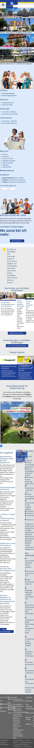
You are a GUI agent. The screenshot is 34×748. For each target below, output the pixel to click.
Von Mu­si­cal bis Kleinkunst (14, 182)
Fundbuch (30, 520)
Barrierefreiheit (18, 740)
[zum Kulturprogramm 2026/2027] (20, 452)
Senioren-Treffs (7, 105)
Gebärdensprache (27, 742)
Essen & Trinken (8, 159)
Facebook (10, 708)
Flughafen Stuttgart (9, 161)
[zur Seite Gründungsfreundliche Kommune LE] (25, 360)
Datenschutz (17, 746)
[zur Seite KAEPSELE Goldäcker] (8, 360)
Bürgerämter (29, 524)
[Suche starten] (33, 6)
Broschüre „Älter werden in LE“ (29, 573)
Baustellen (28, 541)
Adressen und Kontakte (10, 114)
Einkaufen (6, 156)
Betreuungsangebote (9, 96)
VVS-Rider (30, 511)
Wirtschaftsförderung (10, 123)
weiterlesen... (8, 311)
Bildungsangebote (8, 93)
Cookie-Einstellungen (21, 744)
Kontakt (22, 1)
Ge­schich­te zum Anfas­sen (14, 180)
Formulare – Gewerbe (10, 121)
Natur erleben (13, 178)
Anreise (5, 154)
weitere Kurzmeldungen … (6, 630)
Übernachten (7, 167)
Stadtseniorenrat (8, 103)
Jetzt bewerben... (17, 241)
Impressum (30, 1)
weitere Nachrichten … (17, 333)
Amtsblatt (30, 513)
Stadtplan (6, 165)
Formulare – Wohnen (9, 112)
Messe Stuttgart (8, 163)
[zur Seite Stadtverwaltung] (17, 25)
